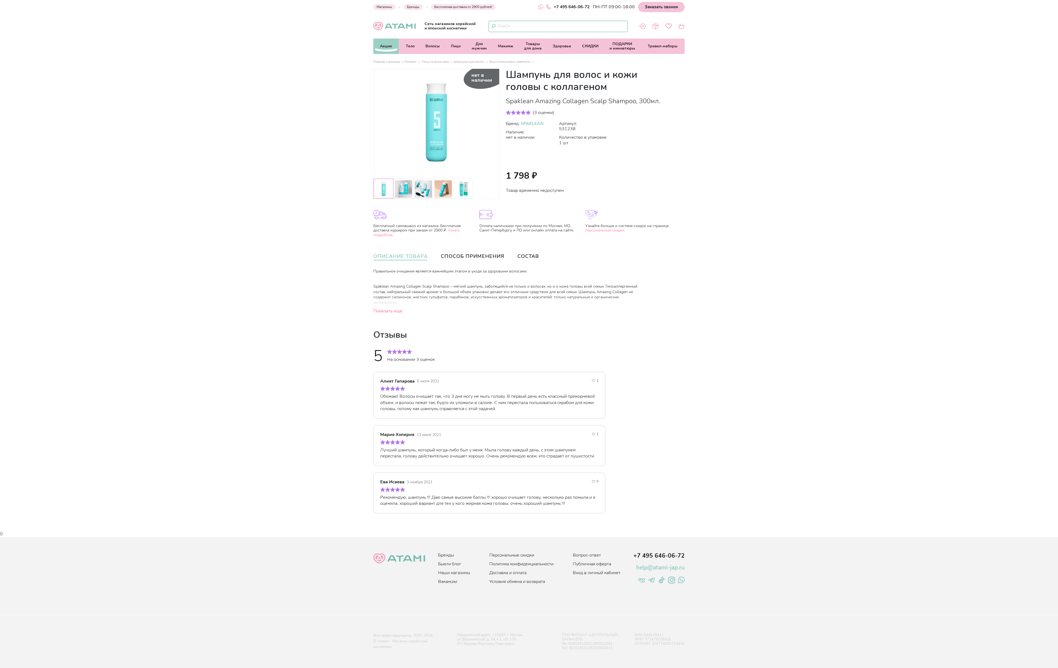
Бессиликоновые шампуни (509, 61)
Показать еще (388, 311)
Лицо (456, 46)
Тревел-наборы (663, 46)
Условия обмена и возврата (517, 582)
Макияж (505, 46)
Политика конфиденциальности (521, 564)
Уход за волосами (435, 61)
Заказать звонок (661, 7)
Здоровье (562, 46)
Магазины (384, 7)
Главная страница (386, 61)
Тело (410, 46)
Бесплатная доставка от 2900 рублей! (463, 7)
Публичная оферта (592, 564)
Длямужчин (479, 46)
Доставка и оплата (508, 573)
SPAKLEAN (532, 124)
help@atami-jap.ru (660, 567)
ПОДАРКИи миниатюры (622, 46)
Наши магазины (454, 573)
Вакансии (447, 582)
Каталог (410, 61)
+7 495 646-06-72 (572, 6)
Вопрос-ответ (587, 555)
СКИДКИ (590, 46)
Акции (386, 46)
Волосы (432, 46)
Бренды (413, 7)
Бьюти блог (449, 564)
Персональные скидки (511, 555)
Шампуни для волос (469, 61)
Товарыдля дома (533, 46)
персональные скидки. (605, 230)
